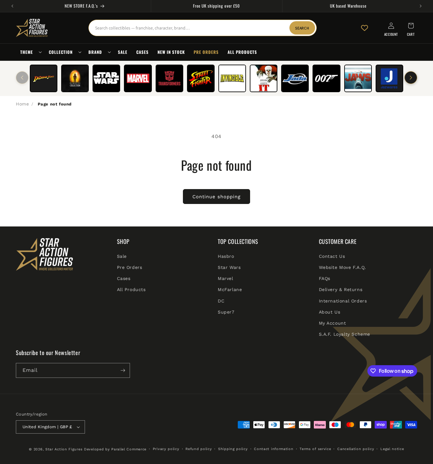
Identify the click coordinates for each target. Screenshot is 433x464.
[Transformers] (169, 78)
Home (22, 103)
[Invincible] (232, 78)
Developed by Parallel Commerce (115, 449)
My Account (332, 322)
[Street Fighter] (201, 78)
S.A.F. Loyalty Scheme (345, 333)
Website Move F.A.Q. (342, 267)
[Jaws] (358, 78)
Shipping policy (233, 449)
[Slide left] (22, 77)
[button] (30, 52)
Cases (124, 278)
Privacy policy (166, 449)
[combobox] (202, 28)
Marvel (225, 278)
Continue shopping (216, 197)
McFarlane (230, 289)
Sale (122, 255)
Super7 (226, 311)
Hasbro (226, 255)
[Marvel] (138, 78)
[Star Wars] (106, 78)
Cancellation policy (355, 449)
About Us (329, 311)
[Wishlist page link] (364, 27)
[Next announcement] (421, 6)
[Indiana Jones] (43, 78)
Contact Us (332, 255)
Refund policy (198, 449)
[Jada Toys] (295, 78)
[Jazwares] (389, 78)
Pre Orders (129, 267)
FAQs (324, 278)
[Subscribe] (123, 370)
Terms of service (315, 449)
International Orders (343, 300)
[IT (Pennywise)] (263, 78)
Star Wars (229, 267)
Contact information (273, 449)
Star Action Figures (63, 449)
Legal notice (392, 449)
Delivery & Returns (341, 289)
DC (221, 300)
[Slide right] (410, 77)
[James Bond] (326, 78)
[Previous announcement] (12, 6)
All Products (131, 289)
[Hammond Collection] (75, 78)
